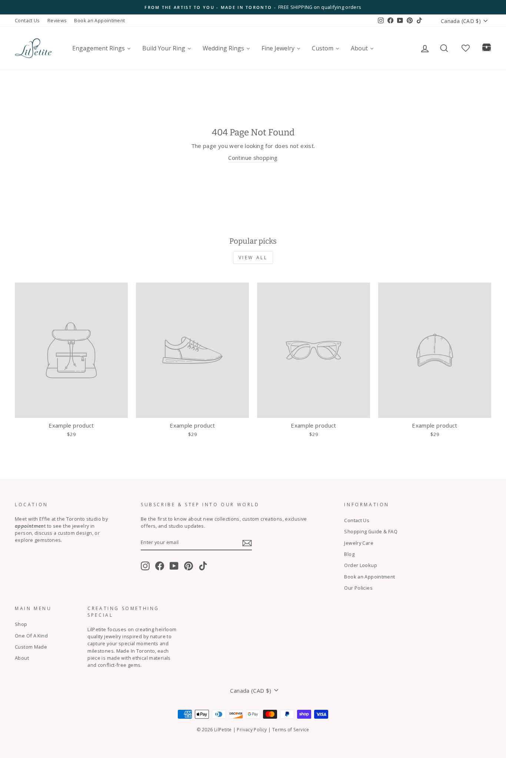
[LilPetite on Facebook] (159, 565)
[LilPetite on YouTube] (174, 565)
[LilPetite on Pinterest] (188, 565)
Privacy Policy (252, 729)
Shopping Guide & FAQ (370, 531)
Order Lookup (360, 565)
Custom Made (31, 646)
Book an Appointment (99, 20)
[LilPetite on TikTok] (203, 565)
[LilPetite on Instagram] (145, 565)
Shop (21, 624)
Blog (349, 554)
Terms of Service (290, 729)
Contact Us (27, 20)
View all (253, 257)
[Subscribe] (247, 542)
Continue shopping (252, 157)
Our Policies (358, 587)
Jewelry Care (358, 543)
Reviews (57, 20)
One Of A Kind (31, 635)
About (22, 658)
